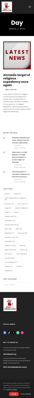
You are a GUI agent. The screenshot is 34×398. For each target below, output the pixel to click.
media (8, 229)
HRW (16, 212)
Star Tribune (21, 254)
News (7, 89)
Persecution (10, 245)
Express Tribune (21, 208)
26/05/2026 (17, 165)
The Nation (10, 258)
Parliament (10, 241)
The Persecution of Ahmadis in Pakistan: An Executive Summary (21, 174)
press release (10, 250)
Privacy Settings (26, 394)
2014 (7, 194)
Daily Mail (9, 204)
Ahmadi (17, 194)
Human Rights (11, 216)
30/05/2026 (18, 145)
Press (23, 245)
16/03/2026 (17, 179)
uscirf (19, 266)
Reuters (8, 254)
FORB (7, 212)
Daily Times (23, 204)
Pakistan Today (11, 237)
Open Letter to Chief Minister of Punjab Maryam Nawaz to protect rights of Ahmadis (19, 157)
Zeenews (9, 270)
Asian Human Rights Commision (15, 198)
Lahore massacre (12, 224)
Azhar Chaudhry (20, 148)
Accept (13, 394)
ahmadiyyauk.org (9, 354)
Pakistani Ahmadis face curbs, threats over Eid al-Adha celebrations (21, 140)
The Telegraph (11, 262)
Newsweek (9, 233)
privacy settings (12, 390)
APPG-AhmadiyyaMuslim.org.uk (15, 367)
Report (23, 250)
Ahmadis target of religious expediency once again (16, 80)
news (19, 229)
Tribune (8, 266)
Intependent (10, 220)
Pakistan (13, 89)
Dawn (8, 208)
